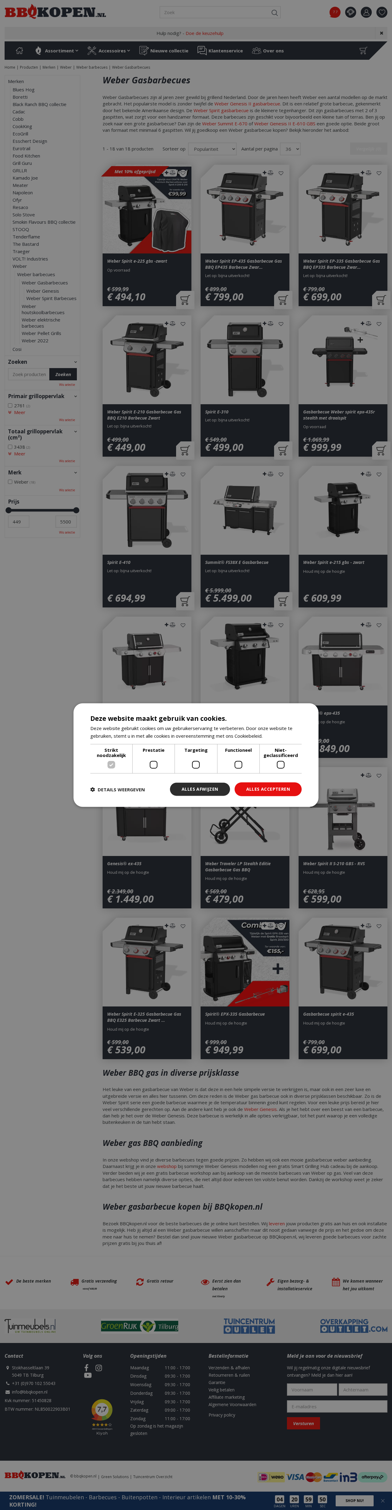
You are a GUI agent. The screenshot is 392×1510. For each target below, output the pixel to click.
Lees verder (277, 735)
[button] (117, 789)
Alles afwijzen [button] (200, 789)
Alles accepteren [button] (268, 789)
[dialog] (196, 755)
